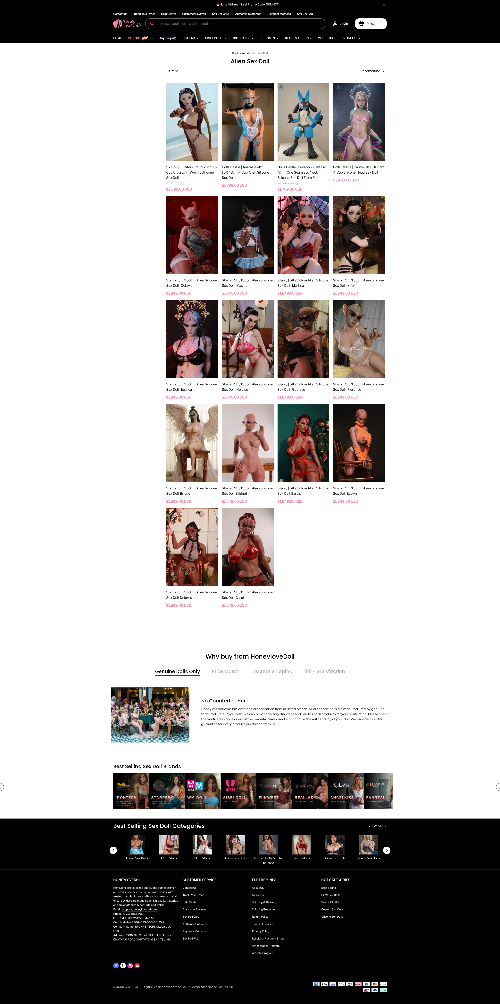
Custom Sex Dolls (332, 909)
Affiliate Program (262, 953)
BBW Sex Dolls (330, 895)
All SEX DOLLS (213, 38)
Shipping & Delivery (264, 902)
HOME (117, 38)
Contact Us (120, 13)
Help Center (168, 13)
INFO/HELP (350, 38)
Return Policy (260, 916)
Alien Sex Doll (259, 53)
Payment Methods (279, 13)
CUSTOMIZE (268, 38)
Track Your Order (144, 13)
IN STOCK (134, 38)
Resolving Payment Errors (268, 938)
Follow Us (258, 895)
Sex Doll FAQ (305, 13)
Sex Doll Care (220, 13)
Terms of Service (262, 924)
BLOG (332, 38)
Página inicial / (241, 53)
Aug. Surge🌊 (167, 38)
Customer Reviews (194, 13)
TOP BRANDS (241, 38)
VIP (320, 38)
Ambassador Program (266, 945)
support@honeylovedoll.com (139, 909)
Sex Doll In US (330, 902)
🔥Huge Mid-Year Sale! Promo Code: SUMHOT (247, 4)
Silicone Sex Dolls (332, 916)
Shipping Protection (264, 909)
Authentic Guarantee (248, 13)
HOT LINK (189, 38)
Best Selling (328, 887)
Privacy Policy (260, 931)
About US (258, 887)
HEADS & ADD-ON (297, 38)
